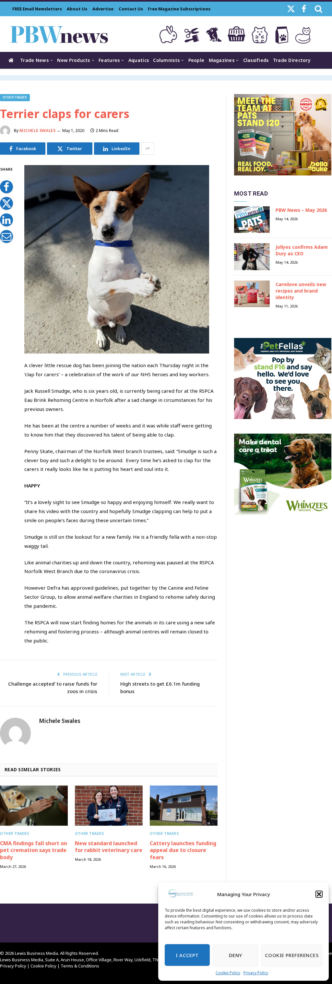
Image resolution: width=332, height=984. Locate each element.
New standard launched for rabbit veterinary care (108, 847)
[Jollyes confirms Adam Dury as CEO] (252, 256)
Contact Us (131, 9)
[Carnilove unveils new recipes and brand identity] (252, 294)
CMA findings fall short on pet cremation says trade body (33, 850)
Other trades (15, 97)
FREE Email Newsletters (37, 9)
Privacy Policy (255, 973)
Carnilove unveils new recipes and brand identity (301, 290)
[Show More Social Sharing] (147, 148)
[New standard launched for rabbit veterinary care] (109, 806)
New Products (73, 60)
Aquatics (138, 60)
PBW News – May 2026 (301, 210)
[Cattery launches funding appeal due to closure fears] (184, 806)
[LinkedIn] (6, 219)
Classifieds (256, 60)
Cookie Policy (228, 973)
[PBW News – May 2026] (252, 219)
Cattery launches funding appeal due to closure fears (183, 850)
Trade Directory (292, 60)
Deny (235, 955)
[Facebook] (6, 186)
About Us (77, 9)
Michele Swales (37, 130)
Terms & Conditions (80, 966)
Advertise (102, 9)
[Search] (318, 9)
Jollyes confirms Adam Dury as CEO (302, 250)
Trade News (34, 60)
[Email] (6, 236)
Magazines (222, 60)
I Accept (187, 955)
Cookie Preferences (292, 955)
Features (109, 60)
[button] (319, 894)
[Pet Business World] (59, 34)
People (196, 60)
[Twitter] (6, 203)
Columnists (166, 60)
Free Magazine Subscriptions (179, 9)
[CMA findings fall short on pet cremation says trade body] (34, 806)
